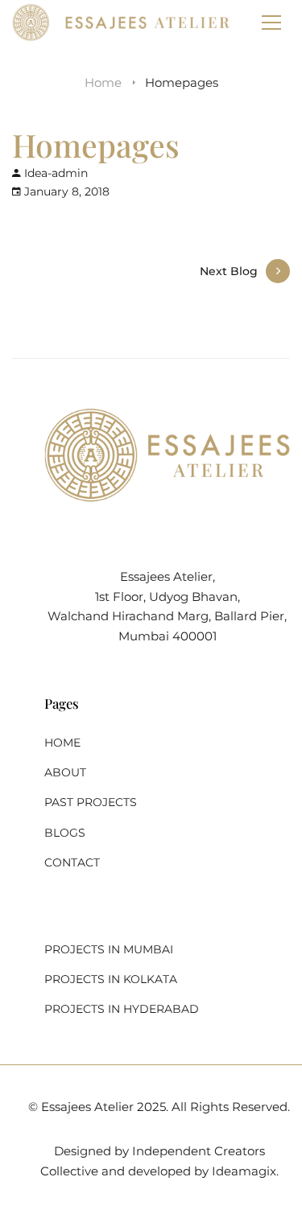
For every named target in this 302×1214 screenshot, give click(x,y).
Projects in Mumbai (108, 949)
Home (103, 82)
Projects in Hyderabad (121, 1009)
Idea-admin (56, 173)
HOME (62, 742)
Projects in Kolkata (110, 979)
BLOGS (64, 832)
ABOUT (65, 772)
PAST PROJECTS (90, 802)
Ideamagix (244, 1171)
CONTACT (72, 862)
